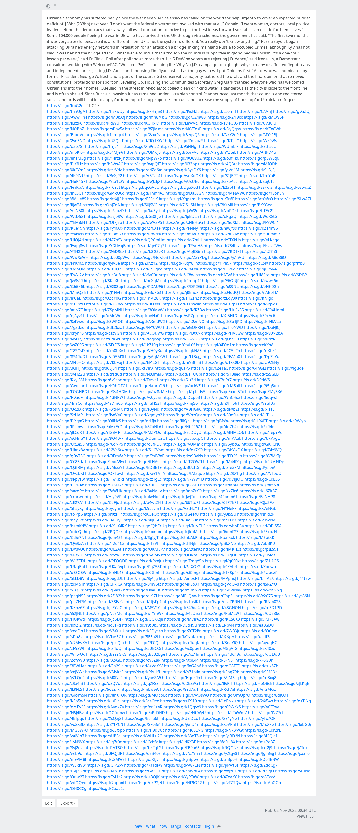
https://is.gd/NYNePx (217, 508)
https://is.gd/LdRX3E (177, 741)
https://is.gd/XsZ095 (65, 345)
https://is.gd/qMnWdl (102, 315)
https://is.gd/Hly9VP (103, 496)
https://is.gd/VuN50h (66, 210)
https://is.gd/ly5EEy (64, 339)
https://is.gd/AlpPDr (217, 210)
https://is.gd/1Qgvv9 (182, 706)
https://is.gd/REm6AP (106, 455)
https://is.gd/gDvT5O (66, 455)
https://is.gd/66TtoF (180, 502)
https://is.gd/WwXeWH (68, 257)
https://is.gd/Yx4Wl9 (65, 234)
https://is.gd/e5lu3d (178, 380)
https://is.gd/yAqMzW (145, 356)
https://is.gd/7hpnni (105, 782)
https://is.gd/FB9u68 (180, 747)
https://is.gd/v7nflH (184, 239)
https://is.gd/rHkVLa (262, 321)
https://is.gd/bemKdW (67, 525)
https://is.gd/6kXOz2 (181, 566)
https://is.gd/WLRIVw (66, 765)
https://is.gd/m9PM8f (66, 759)
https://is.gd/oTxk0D (221, 362)
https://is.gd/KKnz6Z (66, 607)
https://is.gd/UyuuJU (257, 123)
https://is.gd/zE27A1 (65, 502)
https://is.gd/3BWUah (67, 666)
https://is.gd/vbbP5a (225, 525)
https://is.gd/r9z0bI (140, 625)
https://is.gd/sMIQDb (257, 164)
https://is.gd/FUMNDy (264, 461)
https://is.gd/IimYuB (257, 175)
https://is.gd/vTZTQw (222, 782)
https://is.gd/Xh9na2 (140, 146)
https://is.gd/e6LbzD (105, 210)
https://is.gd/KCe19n (66, 228)
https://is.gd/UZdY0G (101, 298)
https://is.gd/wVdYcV (144, 666)
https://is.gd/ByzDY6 (182, 169)
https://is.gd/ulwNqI (141, 496)
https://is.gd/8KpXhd (103, 280)
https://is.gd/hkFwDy (105, 111)
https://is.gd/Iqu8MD (179, 485)
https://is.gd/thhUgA (66, 111)
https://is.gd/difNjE (178, 543)
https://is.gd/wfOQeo (66, 782)
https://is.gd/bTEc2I (255, 210)
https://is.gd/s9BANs (184, 455)
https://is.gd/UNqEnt (66, 566)
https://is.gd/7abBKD (256, 543)
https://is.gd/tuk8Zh (260, 666)
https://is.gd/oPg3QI (219, 216)
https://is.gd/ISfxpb (107, 730)
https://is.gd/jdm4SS (104, 537)
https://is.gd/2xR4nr (257, 426)
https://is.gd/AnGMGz (256, 689)
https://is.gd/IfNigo (255, 298)
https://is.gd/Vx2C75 (254, 596)
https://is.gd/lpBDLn (180, 216)
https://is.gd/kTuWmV (227, 712)
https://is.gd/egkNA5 (182, 350)
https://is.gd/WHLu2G (142, 736)
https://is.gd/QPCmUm (144, 239)
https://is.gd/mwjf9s (218, 228)
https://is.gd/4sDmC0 (103, 403)
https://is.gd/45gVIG (218, 648)
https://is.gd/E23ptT (217, 187)
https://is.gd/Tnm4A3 (145, 193)
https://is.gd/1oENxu (217, 701)
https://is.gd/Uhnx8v (66, 450)
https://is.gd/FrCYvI (102, 187)
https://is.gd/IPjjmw (65, 426)
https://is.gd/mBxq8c (259, 677)
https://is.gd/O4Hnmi (264, 310)
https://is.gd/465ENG (184, 730)
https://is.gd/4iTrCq (65, 403)
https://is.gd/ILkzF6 (64, 123)
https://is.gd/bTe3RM (221, 467)
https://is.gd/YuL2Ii (142, 485)
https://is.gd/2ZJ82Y (104, 596)
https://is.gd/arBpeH (218, 759)
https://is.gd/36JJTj (63, 368)
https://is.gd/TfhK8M (219, 485)
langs (176, 826)
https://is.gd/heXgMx (142, 280)
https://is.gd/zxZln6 (220, 490)
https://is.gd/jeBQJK (141, 776)
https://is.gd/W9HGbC (181, 409)
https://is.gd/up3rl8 (103, 275)
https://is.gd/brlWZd (184, 385)
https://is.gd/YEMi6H (66, 222)
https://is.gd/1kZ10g (139, 345)
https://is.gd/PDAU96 (143, 286)
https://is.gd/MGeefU (179, 514)
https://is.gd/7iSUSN (177, 204)
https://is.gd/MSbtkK (255, 537)
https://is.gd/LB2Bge (146, 654)
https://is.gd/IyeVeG (104, 415)
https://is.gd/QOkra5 (180, 555)
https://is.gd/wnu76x (220, 234)
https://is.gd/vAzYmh (181, 753)
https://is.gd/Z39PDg (188, 257)
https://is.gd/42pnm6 (215, 496)
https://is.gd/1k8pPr (219, 572)
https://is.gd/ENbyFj (216, 625)
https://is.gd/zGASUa (141, 771)
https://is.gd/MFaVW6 (225, 193)
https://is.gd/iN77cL (266, 712)
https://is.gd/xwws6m (260, 280)
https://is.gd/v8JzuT (219, 771)
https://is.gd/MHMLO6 (223, 432)
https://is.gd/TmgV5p (184, 561)
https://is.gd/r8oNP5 (104, 444)
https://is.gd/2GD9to (105, 251)
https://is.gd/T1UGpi (183, 374)
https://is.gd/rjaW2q (179, 210)
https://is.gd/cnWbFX (181, 771)
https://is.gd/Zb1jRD (224, 321)
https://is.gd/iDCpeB (181, 397)
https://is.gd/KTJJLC (221, 140)
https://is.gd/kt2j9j (256, 747)
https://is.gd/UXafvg (104, 566)
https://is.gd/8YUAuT (179, 689)
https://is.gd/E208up (104, 286)
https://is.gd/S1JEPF (220, 175)
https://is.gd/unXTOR (107, 695)
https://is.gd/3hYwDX (223, 450)
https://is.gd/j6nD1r (180, 724)
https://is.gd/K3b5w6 (66, 701)
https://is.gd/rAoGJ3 (104, 660)
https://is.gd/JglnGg (256, 753)
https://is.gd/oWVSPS (142, 222)
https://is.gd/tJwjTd (177, 496)
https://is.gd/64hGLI (247, 368)
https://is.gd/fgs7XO (184, 450)
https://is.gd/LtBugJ (184, 356)
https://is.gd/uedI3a (253, 636)
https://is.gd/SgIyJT (141, 537)
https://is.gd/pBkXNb (216, 543)
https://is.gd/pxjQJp (106, 642)
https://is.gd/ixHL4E (105, 572)
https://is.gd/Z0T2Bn (183, 631)
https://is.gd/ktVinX (135, 368)
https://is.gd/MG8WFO (67, 730)
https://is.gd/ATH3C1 (66, 251)
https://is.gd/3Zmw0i (187, 117)
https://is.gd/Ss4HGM (108, 391)
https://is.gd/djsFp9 (143, 601)
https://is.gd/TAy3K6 (263, 391)
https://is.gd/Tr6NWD (223, 327)
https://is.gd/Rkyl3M (65, 380)
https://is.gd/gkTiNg (292, 701)
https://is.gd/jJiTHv (256, 415)
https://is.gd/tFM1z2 (103, 776)
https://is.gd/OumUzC (144, 438)
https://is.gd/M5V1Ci (142, 607)
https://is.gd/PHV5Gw (224, 333)
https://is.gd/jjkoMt (181, 531)
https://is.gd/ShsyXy (65, 508)
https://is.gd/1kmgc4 (104, 134)
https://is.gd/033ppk (180, 164)
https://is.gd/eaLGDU (254, 625)
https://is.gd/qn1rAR (143, 706)
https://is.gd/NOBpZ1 (66, 129)
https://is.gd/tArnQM (66, 269)
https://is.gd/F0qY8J (176, 263)
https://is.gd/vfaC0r (140, 275)
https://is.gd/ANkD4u (256, 152)
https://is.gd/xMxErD (103, 426)
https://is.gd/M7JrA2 (182, 619)
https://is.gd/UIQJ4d (65, 239)
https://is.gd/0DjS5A (263, 525)
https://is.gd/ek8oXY (180, 584)
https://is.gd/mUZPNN (219, 601)
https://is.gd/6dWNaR (222, 590)
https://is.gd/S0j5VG (139, 204)
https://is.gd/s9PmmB (260, 234)
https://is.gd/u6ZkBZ (258, 490)
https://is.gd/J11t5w (293, 578)
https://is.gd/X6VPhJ (217, 724)
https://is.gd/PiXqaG (65, 420)
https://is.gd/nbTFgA (218, 520)
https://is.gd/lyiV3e (102, 263)
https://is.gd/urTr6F (216, 199)
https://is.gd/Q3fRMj (66, 467)
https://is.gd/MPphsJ (217, 578)
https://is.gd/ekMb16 (102, 771)
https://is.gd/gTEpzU (66, 304)
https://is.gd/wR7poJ (180, 315)
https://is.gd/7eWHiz (104, 490)
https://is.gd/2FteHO (66, 362)
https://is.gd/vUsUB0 (180, 181)
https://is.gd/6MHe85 (66, 199)
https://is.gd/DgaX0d (179, 187)
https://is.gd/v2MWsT (107, 759)
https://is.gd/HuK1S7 (66, 181)
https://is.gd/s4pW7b (142, 158)
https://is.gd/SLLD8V (66, 578)
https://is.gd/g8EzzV (256, 776)
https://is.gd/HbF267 (181, 426)
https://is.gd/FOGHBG (67, 391)
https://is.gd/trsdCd (104, 374)
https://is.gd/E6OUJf (220, 280)
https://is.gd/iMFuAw (260, 619)
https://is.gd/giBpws (180, 759)
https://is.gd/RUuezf (258, 572)
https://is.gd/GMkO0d (104, 193)
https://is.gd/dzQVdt (103, 683)
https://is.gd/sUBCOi (142, 648)
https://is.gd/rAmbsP (178, 578)
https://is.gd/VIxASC (103, 636)
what (150, 826)
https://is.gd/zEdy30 (218, 298)
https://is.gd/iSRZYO (258, 584)
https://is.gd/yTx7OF (256, 718)
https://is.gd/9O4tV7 (104, 438)
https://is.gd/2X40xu (256, 648)
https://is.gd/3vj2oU (65, 747)
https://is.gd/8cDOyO (182, 432)
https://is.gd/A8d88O (267, 257)
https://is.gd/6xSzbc (103, 380)
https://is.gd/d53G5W (66, 572)
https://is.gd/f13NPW (104, 397)
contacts (193, 826)
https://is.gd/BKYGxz (253, 204)
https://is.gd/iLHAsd (143, 461)
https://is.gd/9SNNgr (179, 146)
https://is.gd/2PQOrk (103, 531)
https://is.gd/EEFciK (140, 199)
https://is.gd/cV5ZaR (141, 660)
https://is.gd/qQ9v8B (220, 339)
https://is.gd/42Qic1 (259, 736)
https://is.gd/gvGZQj (292, 111)
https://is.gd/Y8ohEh (265, 193)
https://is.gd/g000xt (223, 561)
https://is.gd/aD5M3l (105, 356)
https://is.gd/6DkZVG (178, 683)
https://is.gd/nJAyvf (64, 315)
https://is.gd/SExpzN (258, 531)
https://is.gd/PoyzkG (103, 555)
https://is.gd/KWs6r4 (105, 450)
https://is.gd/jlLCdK (64, 432)
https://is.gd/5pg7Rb (220, 671)
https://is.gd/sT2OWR (182, 461)
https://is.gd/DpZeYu (260, 356)
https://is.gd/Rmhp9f (181, 280)
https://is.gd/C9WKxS (221, 706)
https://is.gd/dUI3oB (261, 654)
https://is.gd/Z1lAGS (260, 561)
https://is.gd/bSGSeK (144, 251)
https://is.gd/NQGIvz (219, 747)
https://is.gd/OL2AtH (105, 549)
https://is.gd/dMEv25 (66, 706)
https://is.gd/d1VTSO (104, 747)
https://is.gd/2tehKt (184, 549)
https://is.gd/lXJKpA (216, 636)
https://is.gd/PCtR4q (65, 485)
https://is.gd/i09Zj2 (64, 625)
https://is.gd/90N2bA (264, 333)
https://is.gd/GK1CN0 (260, 444)
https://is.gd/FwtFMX (104, 409)
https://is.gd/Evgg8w (66, 245)
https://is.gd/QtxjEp (104, 222)
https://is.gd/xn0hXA (104, 350)
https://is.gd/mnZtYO (182, 490)
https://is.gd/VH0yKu (143, 350)
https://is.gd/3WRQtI (104, 321)
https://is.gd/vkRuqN (180, 642)
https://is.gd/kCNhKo (178, 636)
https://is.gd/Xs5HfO (218, 315)
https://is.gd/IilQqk (174, 420)
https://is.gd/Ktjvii (144, 759)
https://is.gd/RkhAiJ (217, 689)
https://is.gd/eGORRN (183, 327)
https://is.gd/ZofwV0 (66, 660)
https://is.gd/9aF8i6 (181, 269)
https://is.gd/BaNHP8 (255, 496)
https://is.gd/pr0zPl (101, 514)
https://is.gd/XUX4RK (108, 525)
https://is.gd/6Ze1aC (209, 368)
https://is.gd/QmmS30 (259, 485)
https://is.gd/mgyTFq (102, 625)
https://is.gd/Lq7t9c (104, 741)
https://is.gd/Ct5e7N (65, 537)
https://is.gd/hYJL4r (102, 146)
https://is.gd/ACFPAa (260, 706)
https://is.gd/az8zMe (148, 391)
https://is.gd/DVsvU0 (66, 549)
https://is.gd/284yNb (218, 718)
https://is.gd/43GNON (221, 607)
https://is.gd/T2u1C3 (105, 543)
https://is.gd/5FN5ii (217, 660)
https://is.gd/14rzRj (104, 158)
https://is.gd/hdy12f (65, 520)
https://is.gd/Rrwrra (142, 234)
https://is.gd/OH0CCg (66, 788)
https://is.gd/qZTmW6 (258, 228)
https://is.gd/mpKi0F (66, 152)
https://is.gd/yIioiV (258, 467)
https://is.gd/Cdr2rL (263, 730)
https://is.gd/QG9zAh (66, 543)
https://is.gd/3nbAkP (179, 537)
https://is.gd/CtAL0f (177, 345)
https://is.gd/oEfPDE (143, 444)
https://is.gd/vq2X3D (66, 724)
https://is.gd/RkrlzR (257, 339)
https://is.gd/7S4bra (222, 245)
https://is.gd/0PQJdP (103, 753)
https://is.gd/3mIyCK (181, 234)
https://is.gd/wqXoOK (181, 175)
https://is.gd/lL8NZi (64, 689)
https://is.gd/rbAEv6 (213, 275)
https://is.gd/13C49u (222, 654)
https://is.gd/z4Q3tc (218, 164)
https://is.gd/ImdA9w (104, 461)
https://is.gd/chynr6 (65, 333)
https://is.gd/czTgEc (143, 479)
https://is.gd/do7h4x (219, 426)
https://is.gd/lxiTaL (257, 409)
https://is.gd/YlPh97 (213, 263)
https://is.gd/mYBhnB (181, 362)
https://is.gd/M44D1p (223, 461)
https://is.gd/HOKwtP (66, 619)
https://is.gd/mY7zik (222, 438)
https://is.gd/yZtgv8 (219, 753)
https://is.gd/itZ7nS (259, 251)
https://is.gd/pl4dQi (104, 648)
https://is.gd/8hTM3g (66, 158)
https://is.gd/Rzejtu (146, 561)
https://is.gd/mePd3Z (255, 741)
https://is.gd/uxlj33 (64, 771)
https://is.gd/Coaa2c (106, 788)
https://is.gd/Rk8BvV (104, 304)
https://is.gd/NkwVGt (224, 730)
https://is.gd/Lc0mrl (218, 111)
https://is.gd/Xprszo (258, 566)
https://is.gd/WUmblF (218, 146)
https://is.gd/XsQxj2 (103, 718)
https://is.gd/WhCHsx (220, 397)
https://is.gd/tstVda (104, 169)
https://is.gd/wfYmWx (143, 613)
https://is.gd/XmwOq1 (67, 654)
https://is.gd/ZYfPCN (104, 724)
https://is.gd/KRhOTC (105, 385)
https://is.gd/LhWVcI (179, 123)
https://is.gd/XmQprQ (230, 695)
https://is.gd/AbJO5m (183, 251)
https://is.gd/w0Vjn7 (65, 736)
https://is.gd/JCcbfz (140, 741)
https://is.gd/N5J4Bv (65, 712)
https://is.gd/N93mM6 (143, 374)
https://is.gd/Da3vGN (184, 193)
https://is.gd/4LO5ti (182, 613)
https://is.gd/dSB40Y (142, 753)
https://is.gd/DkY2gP (220, 134)
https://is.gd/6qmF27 (219, 531)
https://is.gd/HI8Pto (251, 275)
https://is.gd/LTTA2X (255, 578)
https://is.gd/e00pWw (109, 257)
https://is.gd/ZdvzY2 (139, 263)
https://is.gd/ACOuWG (143, 333)
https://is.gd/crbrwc (65, 496)
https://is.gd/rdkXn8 (254, 345)
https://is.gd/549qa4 (181, 607)
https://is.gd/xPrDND (145, 712)
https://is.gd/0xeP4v (141, 555)
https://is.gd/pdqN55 (66, 596)
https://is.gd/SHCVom (145, 450)
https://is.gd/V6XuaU (105, 631)
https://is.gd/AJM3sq (220, 677)
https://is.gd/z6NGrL (102, 339)
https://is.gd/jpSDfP (105, 619)
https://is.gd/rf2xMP (101, 432)
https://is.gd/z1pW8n (182, 304)
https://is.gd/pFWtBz (220, 765)
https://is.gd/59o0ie (221, 415)
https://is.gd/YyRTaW (179, 776)
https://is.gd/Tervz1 (141, 380)
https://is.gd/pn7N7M (67, 601)
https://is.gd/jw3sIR (65, 280)
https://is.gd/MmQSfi (66, 292)
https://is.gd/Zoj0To (257, 181)
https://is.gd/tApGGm (262, 782)
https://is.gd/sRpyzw (66, 479)
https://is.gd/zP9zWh (66, 648)
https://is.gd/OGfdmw (105, 712)
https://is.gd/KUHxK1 (140, 123)
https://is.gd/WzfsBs (258, 140)
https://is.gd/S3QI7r (65, 590)
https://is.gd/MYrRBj (258, 134)
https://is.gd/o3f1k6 (221, 158)
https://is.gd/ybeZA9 (142, 677)
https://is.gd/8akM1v (143, 490)
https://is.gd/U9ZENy (260, 362)
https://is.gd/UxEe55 (66, 444)
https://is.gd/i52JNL (64, 613)
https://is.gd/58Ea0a (106, 601)
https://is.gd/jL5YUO (104, 607)
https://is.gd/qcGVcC (140, 187)
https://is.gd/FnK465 (65, 263)
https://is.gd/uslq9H (220, 304)
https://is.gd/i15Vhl (142, 543)
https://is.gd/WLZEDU (67, 561)
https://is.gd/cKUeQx (139, 514)
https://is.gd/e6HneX (66, 438)
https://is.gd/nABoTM (259, 292)
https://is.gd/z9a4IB (65, 683)
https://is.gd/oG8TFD (221, 666)
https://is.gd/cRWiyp (287, 420)
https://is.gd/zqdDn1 (66, 631)
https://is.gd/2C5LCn (221, 350)
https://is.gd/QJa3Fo (255, 502)
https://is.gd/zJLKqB (291, 683)
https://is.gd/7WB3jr (221, 631)
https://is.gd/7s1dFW (143, 765)
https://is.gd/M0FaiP (104, 677)
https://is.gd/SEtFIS (102, 345)
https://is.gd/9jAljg (141, 578)
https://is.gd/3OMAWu (145, 310)
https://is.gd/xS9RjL (221, 286)
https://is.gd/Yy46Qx (104, 228)
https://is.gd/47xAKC (218, 776)
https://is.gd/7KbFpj (104, 362)
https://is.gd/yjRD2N (221, 736)
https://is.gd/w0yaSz (143, 397)
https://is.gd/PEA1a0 (221, 356)
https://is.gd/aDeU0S (218, 123)
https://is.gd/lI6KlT (216, 683)
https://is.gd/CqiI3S (262, 479)
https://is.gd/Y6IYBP (289, 275)
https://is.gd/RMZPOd (141, 432)
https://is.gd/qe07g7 (145, 245)
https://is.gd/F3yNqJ (142, 409)
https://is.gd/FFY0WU (142, 327)
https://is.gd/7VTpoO (262, 473)
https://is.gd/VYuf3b (256, 403)
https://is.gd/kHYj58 (143, 111)
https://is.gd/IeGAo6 (182, 666)
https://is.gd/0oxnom (142, 531)
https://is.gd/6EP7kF (217, 502)
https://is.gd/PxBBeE (145, 455)
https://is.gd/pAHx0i (141, 315)
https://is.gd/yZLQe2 (66, 677)
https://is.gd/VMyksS (104, 671)
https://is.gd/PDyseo (144, 631)
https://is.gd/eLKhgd (261, 239)
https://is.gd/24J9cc (225, 117)
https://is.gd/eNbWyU (186, 712)
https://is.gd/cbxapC (184, 438)
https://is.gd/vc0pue (180, 648)
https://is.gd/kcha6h (141, 718)
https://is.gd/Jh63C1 (65, 193)
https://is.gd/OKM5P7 (145, 549)
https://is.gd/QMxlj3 (142, 152)
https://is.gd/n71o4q (181, 671)
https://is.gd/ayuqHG (258, 642)
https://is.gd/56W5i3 (181, 339)
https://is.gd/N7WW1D (183, 479)
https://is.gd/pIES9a (260, 549)
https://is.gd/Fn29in (106, 666)
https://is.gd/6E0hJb (143, 216)
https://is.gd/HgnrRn (181, 677)
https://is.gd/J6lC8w (176, 275)
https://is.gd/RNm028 (261, 601)
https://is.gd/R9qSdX (259, 304)
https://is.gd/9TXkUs (222, 239)
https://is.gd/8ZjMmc (144, 129)
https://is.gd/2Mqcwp (141, 339)
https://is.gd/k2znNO (185, 321)
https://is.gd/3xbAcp (219, 181)
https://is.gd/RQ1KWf (144, 140)
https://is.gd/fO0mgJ (259, 631)
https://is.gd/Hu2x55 (225, 310)
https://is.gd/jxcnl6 (292, 753)
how (163, 826)
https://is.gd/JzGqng (144, 269)
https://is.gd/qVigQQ (224, 479)
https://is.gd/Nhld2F (255, 514)
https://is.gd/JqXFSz (140, 683)
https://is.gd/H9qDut (145, 730)
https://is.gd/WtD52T (66, 216)
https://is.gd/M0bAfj (106, 117)
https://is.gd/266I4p (255, 701)
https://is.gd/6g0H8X (216, 741)
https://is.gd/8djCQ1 (270, 695)
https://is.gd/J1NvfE (104, 292)
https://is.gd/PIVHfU (143, 671)
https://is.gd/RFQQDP (108, 561)
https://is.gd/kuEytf (142, 210)
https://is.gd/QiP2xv (105, 765)
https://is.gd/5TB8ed (222, 374)
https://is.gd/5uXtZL (222, 222)
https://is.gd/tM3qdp (185, 473)
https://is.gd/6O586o (261, 613)
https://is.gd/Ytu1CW (105, 181)
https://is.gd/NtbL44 (179, 660)
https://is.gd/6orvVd (180, 152)
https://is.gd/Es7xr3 (254, 187)
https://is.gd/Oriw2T (65, 776)
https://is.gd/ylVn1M (220, 169)
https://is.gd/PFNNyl (180, 228)
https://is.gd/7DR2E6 (183, 286)
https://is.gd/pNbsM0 (102, 613)
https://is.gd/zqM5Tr (66, 584)
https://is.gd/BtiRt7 (214, 380)
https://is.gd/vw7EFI (181, 765)
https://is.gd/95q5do (260, 385)
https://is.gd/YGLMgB (106, 245)
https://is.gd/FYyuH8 (184, 245)
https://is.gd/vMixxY (104, 467)
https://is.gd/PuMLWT (221, 613)
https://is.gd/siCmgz (181, 572)
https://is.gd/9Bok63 (142, 292)
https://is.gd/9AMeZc (104, 485)
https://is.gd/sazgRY (65, 490)
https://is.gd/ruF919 (178, 701)
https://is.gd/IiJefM (64, 204)
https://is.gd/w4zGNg (262, 590)
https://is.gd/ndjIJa (139, 420)
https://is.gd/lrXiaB (64, 298)
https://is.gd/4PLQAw (177, 596)
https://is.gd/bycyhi (102, 508)
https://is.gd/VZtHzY (178, 508)
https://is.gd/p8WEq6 (259, 158)
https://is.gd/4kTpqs (65, 718)
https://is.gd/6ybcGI (222, 444)
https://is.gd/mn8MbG (146, 117)
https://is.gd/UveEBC (142, 590)
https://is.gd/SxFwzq (66, 321)
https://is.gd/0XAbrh (220, 566)
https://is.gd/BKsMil (215, 204)
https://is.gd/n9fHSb (218, 403)
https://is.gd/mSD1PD (262, 607)
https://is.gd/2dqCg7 (259, 765)
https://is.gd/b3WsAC (103, 164)
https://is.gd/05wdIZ (292, 187)
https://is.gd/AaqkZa (105, 706)
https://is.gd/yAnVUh (227, 257)
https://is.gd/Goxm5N (67, 695)
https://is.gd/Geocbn (66, 385)
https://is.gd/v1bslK (180, 601)
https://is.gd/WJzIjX (142, 181)
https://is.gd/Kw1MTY (145, 473)
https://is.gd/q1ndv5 (186, 391)
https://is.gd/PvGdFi (65, 397)
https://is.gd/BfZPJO (256, 771)
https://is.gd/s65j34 (99, 368)
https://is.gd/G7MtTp (262, 455)
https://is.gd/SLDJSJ (257, 169)
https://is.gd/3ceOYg (140, 701)
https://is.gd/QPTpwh (105, 473)
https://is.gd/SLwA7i (292, 199)
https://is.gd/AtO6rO (254, 199)
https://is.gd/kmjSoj (180, 403)
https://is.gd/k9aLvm (140, 508)
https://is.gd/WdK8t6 (258, 216)
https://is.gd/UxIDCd (179, 718)
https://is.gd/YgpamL (178, 199)
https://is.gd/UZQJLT (105, 140)
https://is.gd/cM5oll (222, 385)
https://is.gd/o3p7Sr (65, 146)
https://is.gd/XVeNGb (256, 508)
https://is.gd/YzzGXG (108, 654)
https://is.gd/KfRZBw (186, 310)
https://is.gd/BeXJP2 (104, 175)
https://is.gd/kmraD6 (145, 385)
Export (66, 803)
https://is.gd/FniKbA (65, 187)
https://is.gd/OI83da (65, 461)
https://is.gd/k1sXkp (255, 724)
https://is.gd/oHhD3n (259, 286)
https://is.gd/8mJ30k (179, 520)
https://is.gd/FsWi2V (65, 275)
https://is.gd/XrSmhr (143, 572)
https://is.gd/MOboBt (147, 695)
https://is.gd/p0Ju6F (142, 520)
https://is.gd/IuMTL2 (186, 525)
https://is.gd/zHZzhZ (180, 298)
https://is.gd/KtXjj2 (104, 199)
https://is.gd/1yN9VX (66, 741)
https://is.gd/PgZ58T (143, 566)
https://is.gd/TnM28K (141, 298)
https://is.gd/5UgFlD (219, 555)
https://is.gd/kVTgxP (183, 129)
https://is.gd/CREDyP (104, 520)
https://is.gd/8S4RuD (66, 356)
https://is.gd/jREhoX (180, 292)
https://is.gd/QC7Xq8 (144, 619)
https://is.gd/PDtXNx (184, 333)
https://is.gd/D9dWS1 (252, 380)
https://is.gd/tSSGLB (260, 374)
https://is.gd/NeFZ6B (149, 257)
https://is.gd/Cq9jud (103, 502)
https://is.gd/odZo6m (142, 169)
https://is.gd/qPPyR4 (258, 269)
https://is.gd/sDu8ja (65, 636)
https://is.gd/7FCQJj (142, 642)
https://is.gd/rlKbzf (258, 350)
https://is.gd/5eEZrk (101, 689)
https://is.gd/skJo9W (105, 216)
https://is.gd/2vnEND (66, 140)
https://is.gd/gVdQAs (219, 584)
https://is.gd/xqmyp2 (143, 415)
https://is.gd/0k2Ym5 (66, 169)
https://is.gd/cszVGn (103, 333)
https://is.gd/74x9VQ (263, 450)
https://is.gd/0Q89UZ (182, 158)
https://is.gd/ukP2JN (143, 782)
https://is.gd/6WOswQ (188, 695)
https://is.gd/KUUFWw (261, 245)
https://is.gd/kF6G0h (254, 660)
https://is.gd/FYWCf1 (260, 222)
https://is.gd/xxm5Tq (225, 391)
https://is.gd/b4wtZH (142, 502)
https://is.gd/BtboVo (66, 134)
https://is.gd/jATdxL (292, 747)
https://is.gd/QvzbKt (65, 473)
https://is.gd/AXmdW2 (144, 321)
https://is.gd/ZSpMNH (104, 310)
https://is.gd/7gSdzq (66, 327)
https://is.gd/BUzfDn (182, 467)
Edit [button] (48, 803)
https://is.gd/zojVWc (65, 671)
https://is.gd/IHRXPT (249, 420)
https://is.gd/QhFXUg (147, 525)
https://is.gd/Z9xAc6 (256, 315)
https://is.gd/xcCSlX (250, 263)
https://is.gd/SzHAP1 (66, 415)
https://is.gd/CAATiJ (254, 111)
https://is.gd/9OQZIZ (106, 269)
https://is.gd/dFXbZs (221, 409)
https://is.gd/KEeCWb (262, 129)
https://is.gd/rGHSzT (142, 403)
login (209, 826)
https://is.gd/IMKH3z (222, 549)
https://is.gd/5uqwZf (260, 397)
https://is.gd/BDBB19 (142, 467)
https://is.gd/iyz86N (292, 596)
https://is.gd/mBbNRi (181, 590)
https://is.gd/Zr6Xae (142, 228)
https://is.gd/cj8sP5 (172, 368)
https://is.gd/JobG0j (293, 724)
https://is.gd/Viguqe (285, 368)
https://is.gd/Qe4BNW (258, 759)
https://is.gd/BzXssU (143, 304)
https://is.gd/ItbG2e (65, 105)
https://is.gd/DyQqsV (222, 129)
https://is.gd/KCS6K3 (221, 619)
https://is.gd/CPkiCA (104, 584)
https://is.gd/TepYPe (263, 432)
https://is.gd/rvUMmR (183, 444)
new (138, 826)
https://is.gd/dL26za (103, 327)
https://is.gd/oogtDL (104, 578)
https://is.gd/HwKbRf (105, 479)
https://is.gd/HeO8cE (253, 683)
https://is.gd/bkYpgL (261, 438)
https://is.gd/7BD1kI (222, 251)
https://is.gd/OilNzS (103, 420)
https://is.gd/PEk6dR (219, 269)
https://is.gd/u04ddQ (218, 292)
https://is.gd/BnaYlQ (219, 642)
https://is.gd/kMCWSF (264, 117)
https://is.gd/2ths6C (257, 146)
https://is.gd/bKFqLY (142, 747)
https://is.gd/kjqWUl (101, 123)
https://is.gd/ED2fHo (223, 455)
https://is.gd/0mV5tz (142, 584)
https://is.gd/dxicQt (65, 531)
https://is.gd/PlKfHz (65, 164)
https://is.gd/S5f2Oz (258, 671)
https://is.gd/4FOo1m (215, 345)
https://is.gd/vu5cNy (256, 520)
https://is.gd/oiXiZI (140, 596)
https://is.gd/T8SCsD (66, 350)
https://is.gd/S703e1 (142, 724)
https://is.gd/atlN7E (65, 310)
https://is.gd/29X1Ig (224, 473)
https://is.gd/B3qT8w (182, 736)
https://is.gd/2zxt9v (142, 134)
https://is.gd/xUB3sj (103, 736)
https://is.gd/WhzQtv (182, 415)
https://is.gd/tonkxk (216, 537)
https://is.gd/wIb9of (65, 753)
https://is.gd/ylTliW (292, 771)
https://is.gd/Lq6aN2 (103, 590)
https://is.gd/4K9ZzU (66, 175)
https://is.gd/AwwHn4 (67, 117)
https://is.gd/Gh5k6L (66, 286)
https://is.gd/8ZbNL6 (142, 426)
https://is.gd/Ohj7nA (101, 204)
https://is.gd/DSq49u (178, 625)
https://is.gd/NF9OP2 (182, 782)
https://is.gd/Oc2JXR (65, 409)
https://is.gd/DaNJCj (262, 327)
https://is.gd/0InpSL (216, 596)
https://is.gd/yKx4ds (257, 555)
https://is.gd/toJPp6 (65, 514)
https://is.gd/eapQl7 (142, 164)
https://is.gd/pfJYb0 (287, 263)
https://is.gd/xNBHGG (183, 222)
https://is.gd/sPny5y (105, 129)
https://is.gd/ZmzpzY (184, 140)
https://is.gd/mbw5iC (140, 689)
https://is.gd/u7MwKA (67, 642)
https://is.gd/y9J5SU (218, 514)
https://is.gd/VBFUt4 (141, 175)
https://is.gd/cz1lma (184, 654)
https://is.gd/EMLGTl (142, 362)
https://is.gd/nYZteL (218, 152)
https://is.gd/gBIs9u (211, 420)
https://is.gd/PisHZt (181, 111)
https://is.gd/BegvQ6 (180, 134)
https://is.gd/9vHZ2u (66, 374)
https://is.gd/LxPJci (103, 701)
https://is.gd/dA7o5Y (103, 239)
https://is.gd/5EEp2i (140, 636)
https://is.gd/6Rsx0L (65, 555)
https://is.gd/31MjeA (104, 152)
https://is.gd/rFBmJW (104, 234)
